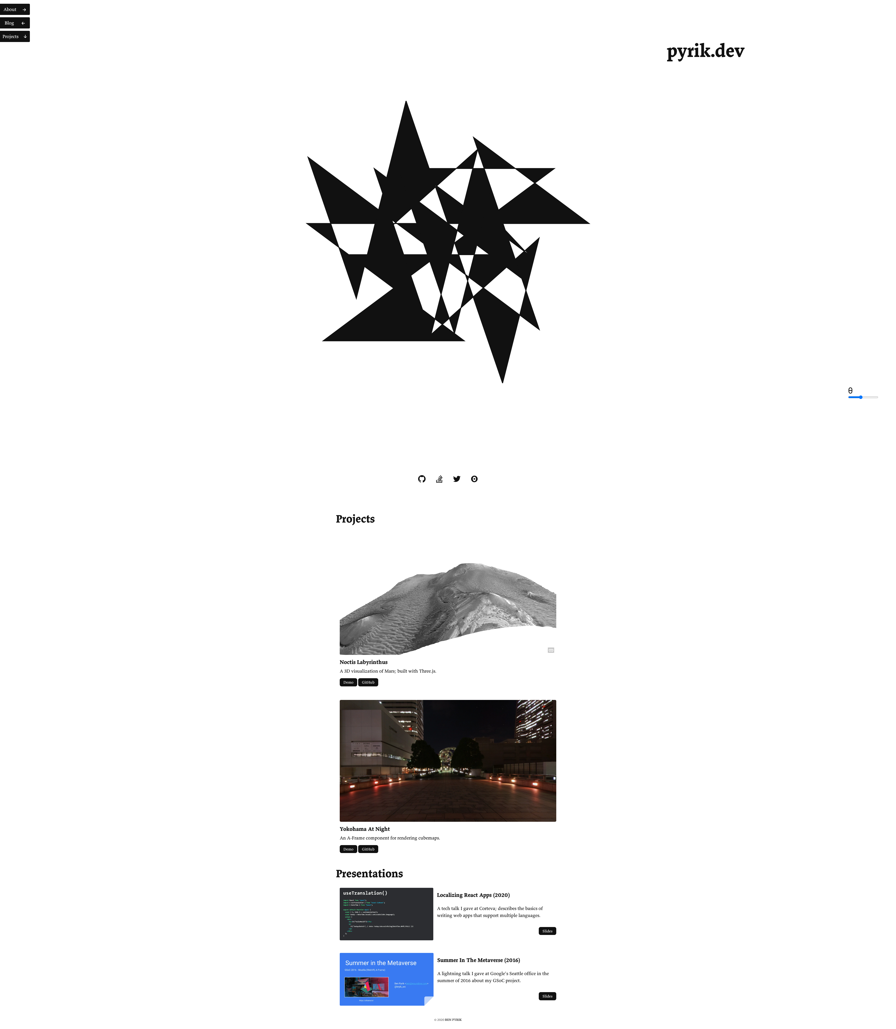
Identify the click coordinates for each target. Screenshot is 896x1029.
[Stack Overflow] (439, 479)
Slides (547, 931)
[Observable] (474, 479)
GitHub (368, 682)
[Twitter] (457, 479)
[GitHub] (422, 479)
